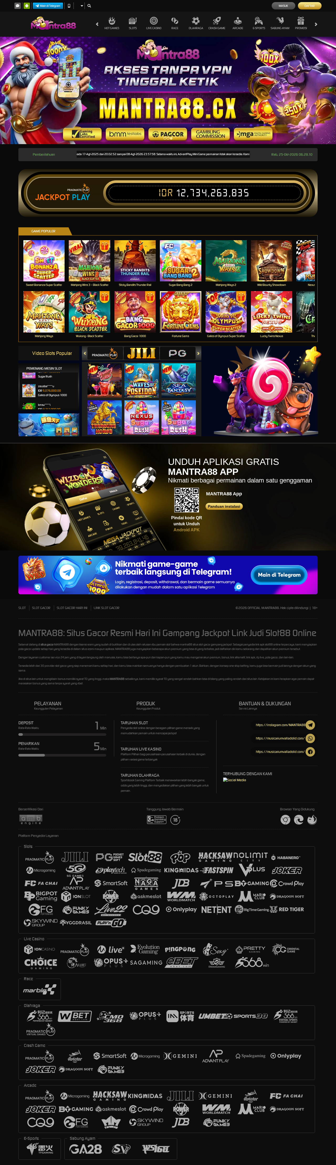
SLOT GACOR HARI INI (72, 608)
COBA (108, 375)
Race (174, 28)
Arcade (238, 28)
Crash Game (216, 28)
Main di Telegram (50, 6)
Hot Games (111, 28)
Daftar (309, 6)
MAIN (47, 260)
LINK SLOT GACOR (106, 608)
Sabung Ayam (280, 28)
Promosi (301, 28)
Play (81, 197)
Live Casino (153, 28)
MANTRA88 (117, 679)
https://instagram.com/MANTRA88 (281, 725)
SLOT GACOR (41, 608)
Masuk (283, 6)
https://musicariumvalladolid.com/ (280, 738)
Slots (133, 28)
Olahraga (196, 28)
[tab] (105, 353)
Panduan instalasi (224, 506)
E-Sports (259, 28)
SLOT (22, 608)
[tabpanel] (168, 90)
